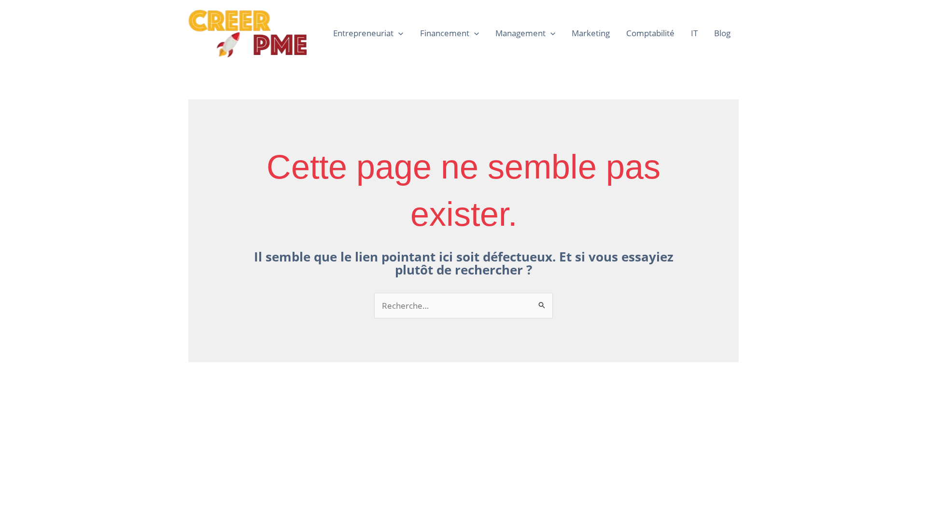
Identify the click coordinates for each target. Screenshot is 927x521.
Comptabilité (650, 33)
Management (520, 33)
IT (694, 33)
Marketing (591, 33)
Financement (444, 33)
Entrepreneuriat (363, 33)
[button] (398, 33)
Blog (722, 33)
